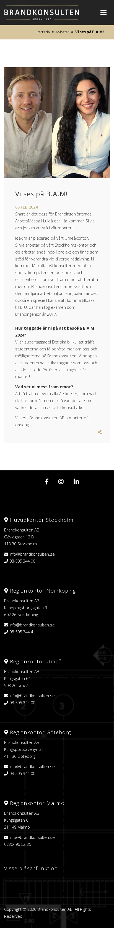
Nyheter (62, 31)
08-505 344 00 (22, 561)
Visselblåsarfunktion (31, 868)
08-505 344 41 (22, 631)
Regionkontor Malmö (36, 802)
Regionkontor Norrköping (42, 590)
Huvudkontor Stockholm (40, 519)
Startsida (42, 31)
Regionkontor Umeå (35, 661)
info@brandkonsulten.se (32, 554)
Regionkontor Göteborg (39, 732)
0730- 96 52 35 (17, 844)
